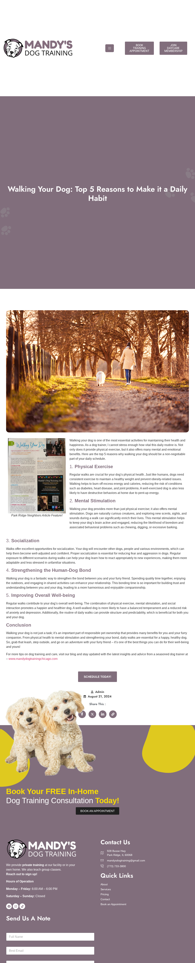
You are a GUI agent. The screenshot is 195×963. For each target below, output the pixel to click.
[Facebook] (9, 906)
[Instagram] (15, 906)
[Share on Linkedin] (102, 714)
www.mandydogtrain (22, 658)
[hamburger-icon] (109, 48)
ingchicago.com (47, 658)
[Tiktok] (22, 906)
